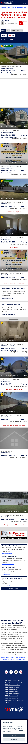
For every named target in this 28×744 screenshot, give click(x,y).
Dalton (5, 659)
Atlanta (3, 657)
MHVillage (3, 7)
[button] (2, 23)
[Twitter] (16, 672)
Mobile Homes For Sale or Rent (15, 7)
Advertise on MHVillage (14, 319)
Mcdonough (22, 657)
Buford (10, 659)
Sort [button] (12, 35)
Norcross (15, 659)
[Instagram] (6, 672)
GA (24, 7)
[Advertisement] (14, 93)
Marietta (8, 657)
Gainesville (21, 659)
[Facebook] (11, 672)
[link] (8, 71)
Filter (3, 35)
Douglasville (14, 657)
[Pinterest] (20, 672)
